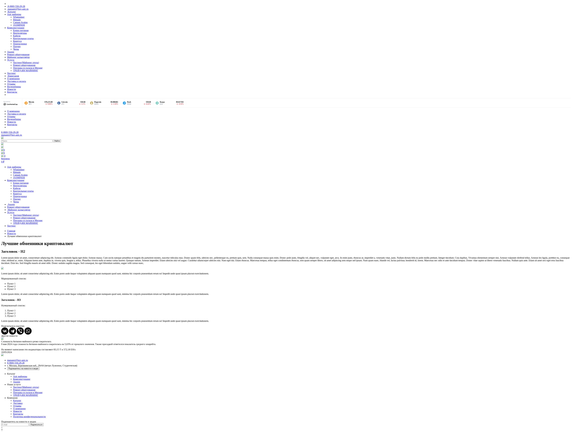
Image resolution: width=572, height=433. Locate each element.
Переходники (20, 44)
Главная (11, 231)
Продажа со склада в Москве (27, 68)
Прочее (17, 46)
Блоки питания (20, 30)
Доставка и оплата (16, 81)
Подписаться (36, 424)
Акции (10, 52)
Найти (57, 141)
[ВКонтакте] (4, 331)
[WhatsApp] (28, 331)
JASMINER (19, 25)
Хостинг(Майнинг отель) (26, 62)
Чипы (16, 49)
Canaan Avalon (20, 22)
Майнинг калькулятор (18, 57)
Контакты (12, 92)
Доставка (17, 403)
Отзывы (11, 84)
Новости (11, 89)
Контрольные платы (23, 38)
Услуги (10, 60)
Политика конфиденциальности (29, 416)
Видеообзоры (14, 86)
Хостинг (11, 73)
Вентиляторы (20, 33)
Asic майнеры (14, 14)
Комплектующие (15, 27)
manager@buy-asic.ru (17, 9)
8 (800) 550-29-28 (16, 6)
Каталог (11, 11)
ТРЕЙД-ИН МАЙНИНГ (25, 70)
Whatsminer (18, 17)
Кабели (17, 35)
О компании (13, 78)
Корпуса (17, 41)
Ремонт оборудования (18, 54)
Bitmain (17, 19)
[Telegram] (12, 331)
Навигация (13, 76)
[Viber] (20, 331)
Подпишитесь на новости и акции (23, 368)
